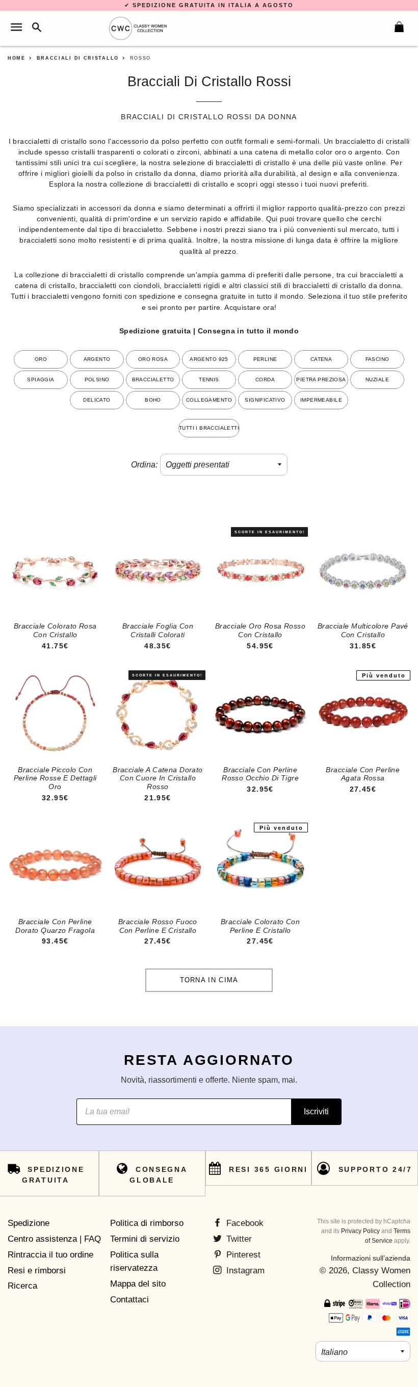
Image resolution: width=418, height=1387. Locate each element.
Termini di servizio (144, 1239)
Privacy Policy (360, 1231)
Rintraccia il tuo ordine (50, 1255)
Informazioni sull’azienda (370, 1258)
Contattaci (129, 1299)
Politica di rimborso (147, 1223)
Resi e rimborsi (37, 1270)
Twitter (238, 1239)
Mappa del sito (138, 1284)
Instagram (244, 1270)
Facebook (244, 1223)
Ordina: (144, 464)
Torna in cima (209, 980)
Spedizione (28, 1223)
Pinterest (242, 1255)
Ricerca (22, 1286)
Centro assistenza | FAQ (54, 1239)
